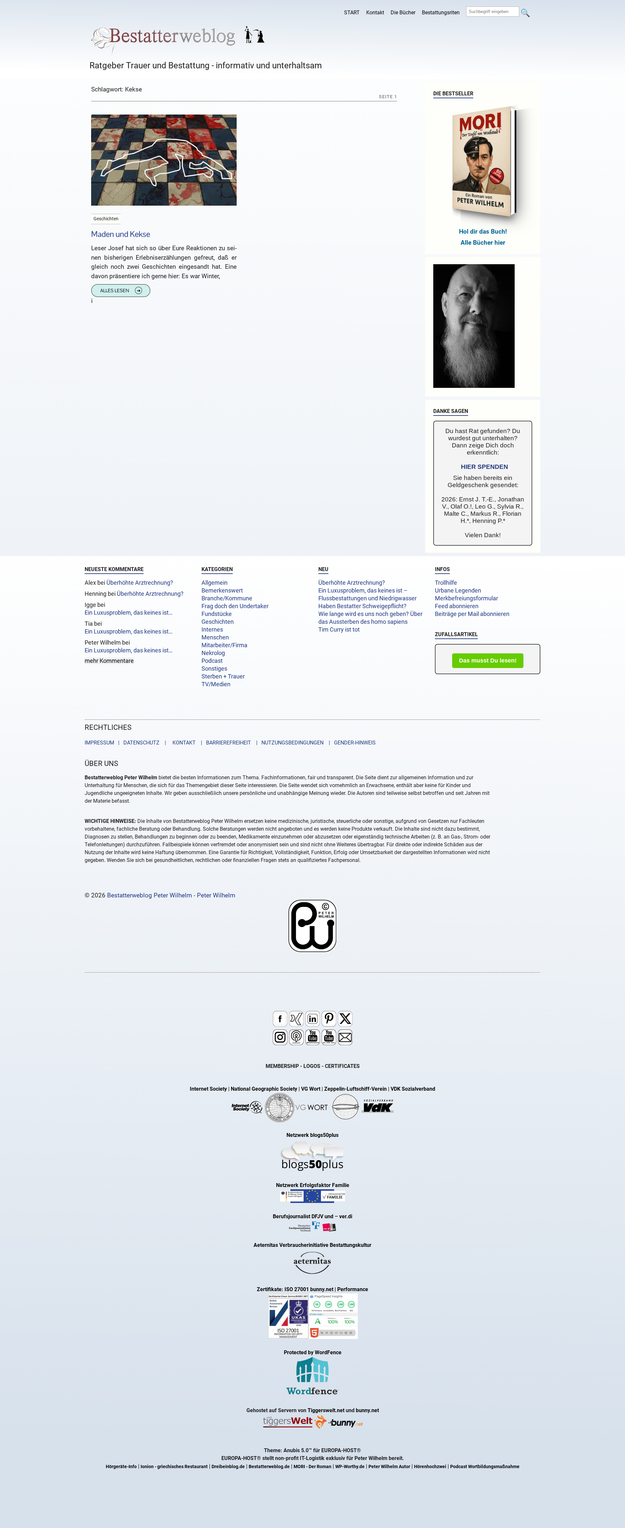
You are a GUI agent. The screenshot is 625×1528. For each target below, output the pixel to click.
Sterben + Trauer (223, 676)
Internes (212, 629)
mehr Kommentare (109, 661)
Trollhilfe (446, 583)
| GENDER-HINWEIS (350, 743)
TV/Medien (215, 684)
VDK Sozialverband (413, 1089)
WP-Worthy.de (350, 1466)
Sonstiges (214, 668)
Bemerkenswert (222, 590)
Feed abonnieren (457, 606)
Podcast (212, 661)
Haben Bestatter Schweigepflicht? (362, 606)
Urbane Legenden (458, 590)
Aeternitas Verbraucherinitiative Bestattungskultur (312, 1245)
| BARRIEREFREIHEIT (224, 743)
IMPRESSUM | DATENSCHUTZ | (127, 743)
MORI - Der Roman (312, 1466)
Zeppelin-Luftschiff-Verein (355, 1089)
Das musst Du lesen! (488, 660)
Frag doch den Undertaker (235, 606)
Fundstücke (216, 614)
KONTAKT (183, 743)
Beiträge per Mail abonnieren (472, 614)
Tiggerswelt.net (326, 1410)
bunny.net (367, 1410)
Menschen (215, 637)
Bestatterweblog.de (269, 1466)
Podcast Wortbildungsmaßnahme (485, 1466)
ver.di (345, 1216)
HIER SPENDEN (484, 466)
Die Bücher (403, 12)
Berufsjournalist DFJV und (304, 1216)
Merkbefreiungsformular (466, 598)
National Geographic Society (264, 1089)
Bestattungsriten (441, 12)
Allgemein (214, 583)
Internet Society (208, 1089)
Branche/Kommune (226, 598)
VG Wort (310, 1089)
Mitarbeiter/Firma (224, 645)
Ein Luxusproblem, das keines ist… (129, 612)
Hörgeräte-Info (121, 1466)
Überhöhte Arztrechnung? (139, 583)
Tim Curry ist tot (339, 629)
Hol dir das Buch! (483, 231)
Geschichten (217, 622)
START (352, 12)
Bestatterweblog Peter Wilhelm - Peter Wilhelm (171, 895)
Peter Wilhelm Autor (389, 1466)
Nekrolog (213, 653)
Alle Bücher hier (483, 242)
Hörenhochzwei (430, 1466)
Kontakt (375, 12)
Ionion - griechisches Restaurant (174, 1466)
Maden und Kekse (120, 234)
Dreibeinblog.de (228, 1466)
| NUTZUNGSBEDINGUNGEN (288, 743)
